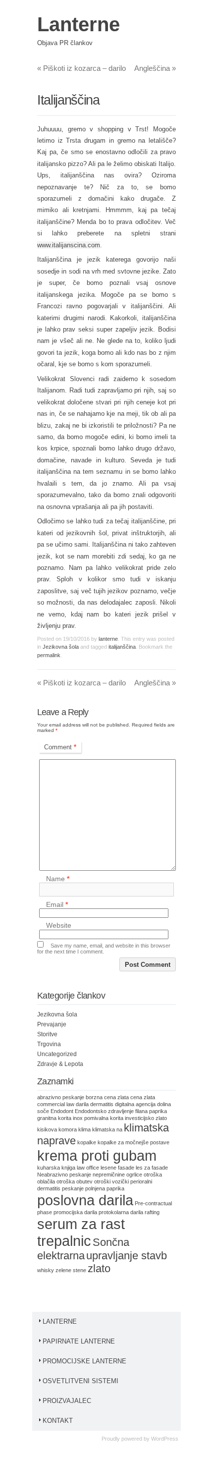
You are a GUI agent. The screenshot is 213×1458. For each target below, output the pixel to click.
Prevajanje (51, 1024)
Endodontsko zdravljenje (104, 1111)
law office (88, 1168)
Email (57, 904)
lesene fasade (117, 1168)
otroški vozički (111, 1181)
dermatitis (101, 1104)
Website (58, 926)
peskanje (73, 1188)
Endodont (62, 1111)
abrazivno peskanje (60, 1097)
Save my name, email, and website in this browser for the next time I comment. (103, 948)
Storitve (47, 1034)
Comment (60, 747)
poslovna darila (85, 1200)
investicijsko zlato (146, 1118)
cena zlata (142, 1097)
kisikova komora (57, 1129)
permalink (48, 655)
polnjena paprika (104, 1188)
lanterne (108, 639)
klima (84, 1129)
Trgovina (49, 1044)
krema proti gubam (97, 1155)
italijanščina (122, 647)
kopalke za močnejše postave (133, 1142)
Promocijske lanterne (84, 1361)
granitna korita (54, 1118)
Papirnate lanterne (79, 1341)
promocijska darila (75, 1212)
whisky (45, 1270)
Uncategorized (57, 1054)
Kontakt (58, 1420)
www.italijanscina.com (68, 245)
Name (57, 879)
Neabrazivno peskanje (64, 1175)
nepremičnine (109, 1175)
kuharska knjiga (56, 1168)
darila (82, 1104)
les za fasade (152, 1168)
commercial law (55, 1104)
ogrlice (134, 1175)
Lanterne (78, 24)
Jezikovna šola (61, 647)
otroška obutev (74, 1181)
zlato (99, 1268)
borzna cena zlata (107, 1097)
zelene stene (70, 1270)
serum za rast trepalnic (81, 1232)
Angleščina (155, 68)
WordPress (164, 1439)
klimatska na (107, 1129)
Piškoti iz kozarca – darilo (81, 68)
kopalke (86, 1142)
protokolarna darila (121, 1212)
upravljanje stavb (126, 1255)
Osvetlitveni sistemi (80, 1381)
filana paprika (151, 1111)
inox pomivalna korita (98, 1118)
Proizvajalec (67, 1400)
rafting (152, 1212)
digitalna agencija (135, 1104)
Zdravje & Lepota (60, 1064)
